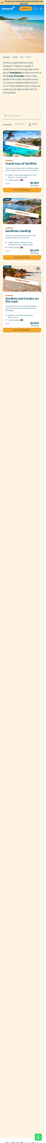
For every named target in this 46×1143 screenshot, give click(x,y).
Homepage (6, 57)
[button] (35, 8)
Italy (21, 57)
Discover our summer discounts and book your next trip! (24, 2)
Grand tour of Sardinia (21, 163)
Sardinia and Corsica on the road (22, 300)
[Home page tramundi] (8, 8)
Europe (15, 57)
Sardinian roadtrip (18, 231)
